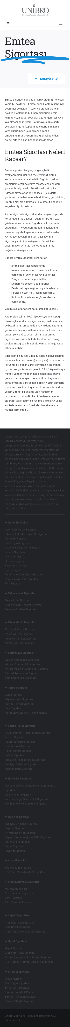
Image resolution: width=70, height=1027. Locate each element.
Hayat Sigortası (14, 948)
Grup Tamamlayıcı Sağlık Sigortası (25, 931)
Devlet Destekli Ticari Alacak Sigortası (27, 732)
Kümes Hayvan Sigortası (19, 703)
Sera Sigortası (13, 708)
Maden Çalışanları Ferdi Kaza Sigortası (28, 957)
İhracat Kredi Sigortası (18, 746)
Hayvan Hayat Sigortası (19, 699)
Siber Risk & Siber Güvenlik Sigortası (26, 534)
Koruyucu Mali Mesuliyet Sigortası (25, 872)
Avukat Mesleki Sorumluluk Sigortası (26, 668)
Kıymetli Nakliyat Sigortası (20, 832)
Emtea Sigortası (14, 846)
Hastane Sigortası (15, 561)
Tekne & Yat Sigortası (17, 600)
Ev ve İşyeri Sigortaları (18, 987)
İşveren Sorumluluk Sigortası (22, 659)
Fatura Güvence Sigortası (20, 741)
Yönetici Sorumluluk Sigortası (22, 664)
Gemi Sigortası (13, 897)
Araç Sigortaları (14, 978)
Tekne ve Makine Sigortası (20, 609)
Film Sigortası (13, 583)
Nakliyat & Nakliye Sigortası (21, 823)
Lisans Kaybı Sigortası (18, 794)
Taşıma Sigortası (15, 828)
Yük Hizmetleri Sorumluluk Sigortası (26, 803)
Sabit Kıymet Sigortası (18, 543)
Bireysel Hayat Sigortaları (20, 996)
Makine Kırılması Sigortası (20, 638)
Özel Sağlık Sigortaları (18, 983)
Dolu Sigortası (13, 694)
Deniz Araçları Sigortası (19, 893)
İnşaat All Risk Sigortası (19, 634)
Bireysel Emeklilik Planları (20, 992)
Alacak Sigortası (14, 737)
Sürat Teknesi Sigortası (18, 902)
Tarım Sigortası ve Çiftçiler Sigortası (26, 712)
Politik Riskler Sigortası (18, 750)
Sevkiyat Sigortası (15, 850)
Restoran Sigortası (16, 565)
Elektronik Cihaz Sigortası (20, 629)
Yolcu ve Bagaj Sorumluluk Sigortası (26, 799)
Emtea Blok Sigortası (17, 841)
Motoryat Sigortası (16, 888)
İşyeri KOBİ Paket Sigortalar (21, 529)
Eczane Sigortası (15, 552)
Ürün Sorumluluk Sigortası (20, 677)
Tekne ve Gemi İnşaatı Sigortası (23, 605)
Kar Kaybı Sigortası (16, 538)
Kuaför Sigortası (14, 570)
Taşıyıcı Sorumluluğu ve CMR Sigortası (28, 837)
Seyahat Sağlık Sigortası (19, 1001)
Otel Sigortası (13, 556)
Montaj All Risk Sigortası (19, 643)
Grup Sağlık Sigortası (17, 927)
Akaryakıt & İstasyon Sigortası (22, 547)
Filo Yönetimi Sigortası (18, 867)
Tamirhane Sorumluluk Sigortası (24, 574)
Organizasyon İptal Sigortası (22, 579)
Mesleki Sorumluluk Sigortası (22, 673)
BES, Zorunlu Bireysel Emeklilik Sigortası (29, 961)
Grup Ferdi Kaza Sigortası (20, 922)
